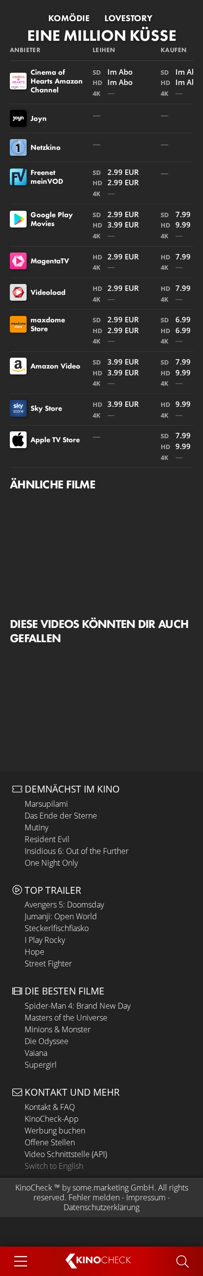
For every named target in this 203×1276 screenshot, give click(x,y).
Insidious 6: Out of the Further (77, 851)
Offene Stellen (50, 1142)
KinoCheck (33, 1187)
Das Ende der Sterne (61, 816)
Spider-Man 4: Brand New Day (78, 1006)
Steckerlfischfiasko (57, 928)
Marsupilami (46, 804)
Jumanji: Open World (61, 916)
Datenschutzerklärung (101, 1207)
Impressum (146, 1197)
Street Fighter (48, 963)
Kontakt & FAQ (50, 1107)
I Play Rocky (45, 940)
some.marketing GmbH (113, 1187)
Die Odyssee (46, 1041)
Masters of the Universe (66, 1017)
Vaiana (36, 1053)
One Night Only (51, 863)
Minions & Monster (58, 1029)
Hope (34, 952)
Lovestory (128, 18)
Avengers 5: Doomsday (64, 904)
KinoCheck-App (52, 1119)
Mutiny (36, 827)
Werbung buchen (55, 1130)
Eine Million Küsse (101, 36)
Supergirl (41, 1065)
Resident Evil (47, 839)
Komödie (69, 18)
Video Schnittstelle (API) (66, 1154)
